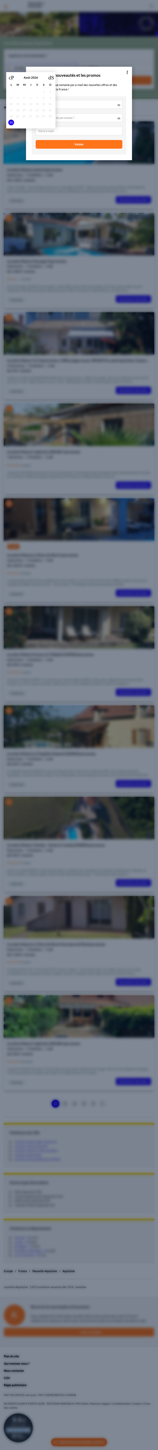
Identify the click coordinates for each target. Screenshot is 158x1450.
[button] (127, 71)
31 (11, 122)
